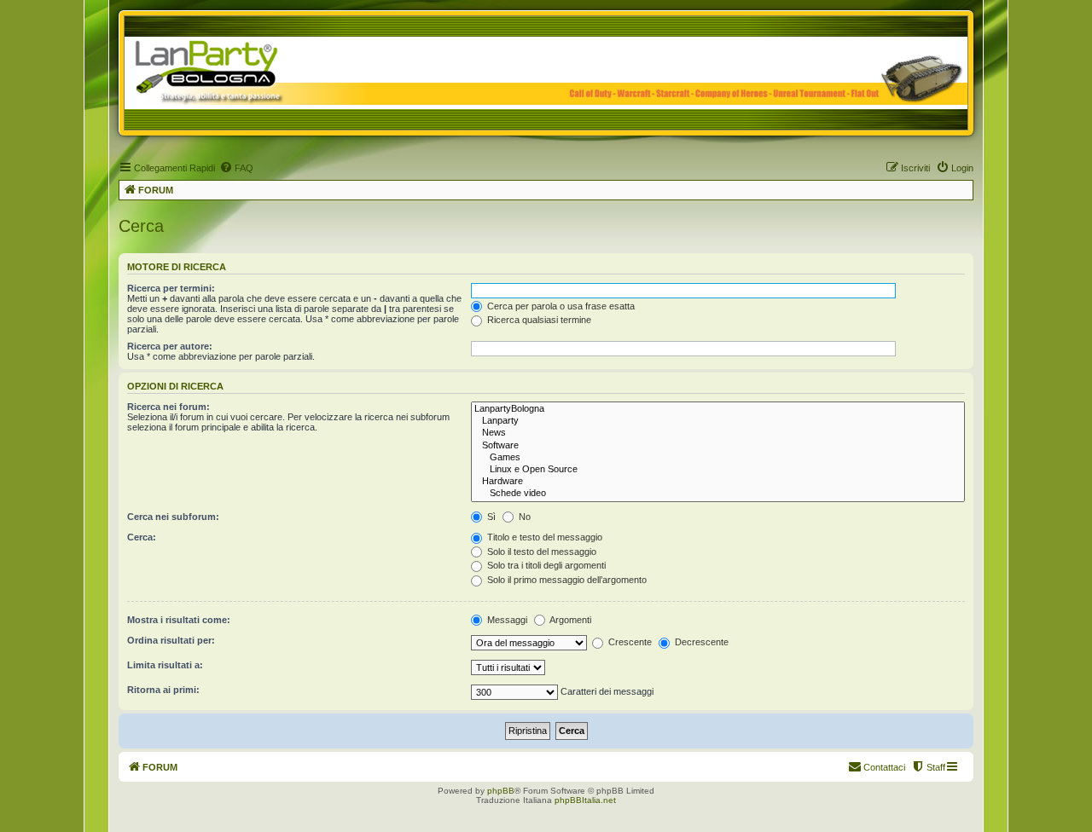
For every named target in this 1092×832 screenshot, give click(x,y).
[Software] (718, 446)
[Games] (718, 458)
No (523, 516)
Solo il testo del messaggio (540, 551)
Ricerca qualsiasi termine (538, 320)
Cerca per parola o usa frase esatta (560, 306)
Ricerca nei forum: (168, 407)
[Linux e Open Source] (718, 470)
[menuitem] (236, 168)
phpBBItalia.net (585, 800)
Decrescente (700, 642)
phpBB (500, 790)
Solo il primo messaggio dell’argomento (566, 580)
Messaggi (506, 620)
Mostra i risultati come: (178, 620)
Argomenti (569, 620)
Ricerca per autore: (169, 346)
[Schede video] (718, 494)
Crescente (629, 642)
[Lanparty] (718, 421)
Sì (490, 516)
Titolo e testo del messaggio (543, 537)
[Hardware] (718, 482)
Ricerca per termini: (171, 288)
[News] (718, 433)
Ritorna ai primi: (163, 690)
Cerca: (141, 537)
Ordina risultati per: (171, 640)
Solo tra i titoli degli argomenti (545, 565)
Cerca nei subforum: (173, 516)
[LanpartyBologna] (718, 409)
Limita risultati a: (165, 665)
